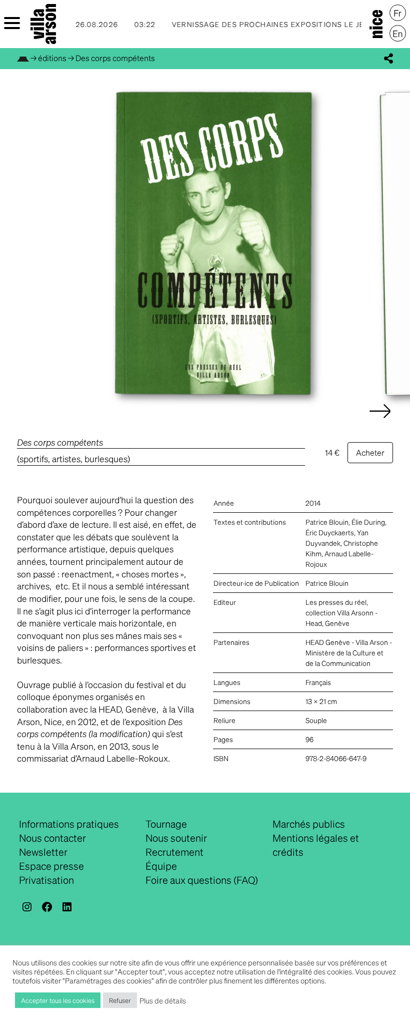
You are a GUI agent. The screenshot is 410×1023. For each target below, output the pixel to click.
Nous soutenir (176, 837)
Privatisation (46, 879)
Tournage (166, 823)
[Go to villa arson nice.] (23, 58)
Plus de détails (163, 1000)
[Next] (380, 421)
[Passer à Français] (398, 13)
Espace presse (51, 865)
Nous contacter (52, 837)
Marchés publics (308, 823)
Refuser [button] (120, 1000)
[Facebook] (47, 907)
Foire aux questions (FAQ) (202, 879)
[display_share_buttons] (388, 58)
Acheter (370, 452)
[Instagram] (27, 907)
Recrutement (175, 851)
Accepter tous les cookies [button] (57, 1000)
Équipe (161, 865)
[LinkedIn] (67, 907)
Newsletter (43, 851)
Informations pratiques (69, 823)
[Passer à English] (398, 34)
